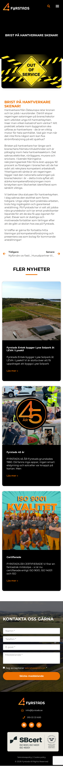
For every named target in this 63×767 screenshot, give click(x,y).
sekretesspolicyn (35, 668)
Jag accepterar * (26, 668)
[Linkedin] (31, 725)
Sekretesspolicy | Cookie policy (31, 757)
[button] (57, 6)
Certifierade (14, 557)
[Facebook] (24, 725)
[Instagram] (39, 725)
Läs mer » (12, 370)
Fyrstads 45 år (15, 452)
